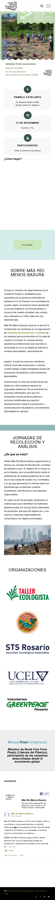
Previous (10, 540)
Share (21, 855)
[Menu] (47, 5)
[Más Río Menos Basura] (11, 797)
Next (44, 540)
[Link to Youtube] (49, 896)
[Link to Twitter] (44, 896)
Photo (11, 850)
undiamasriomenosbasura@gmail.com (21, 891)
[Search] (40, 5)
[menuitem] (40, 5)
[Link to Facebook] (40, 896)
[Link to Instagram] (36, 896)
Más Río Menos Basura (22, 813)
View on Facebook (10, 855)
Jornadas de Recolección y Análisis (26, 332)
